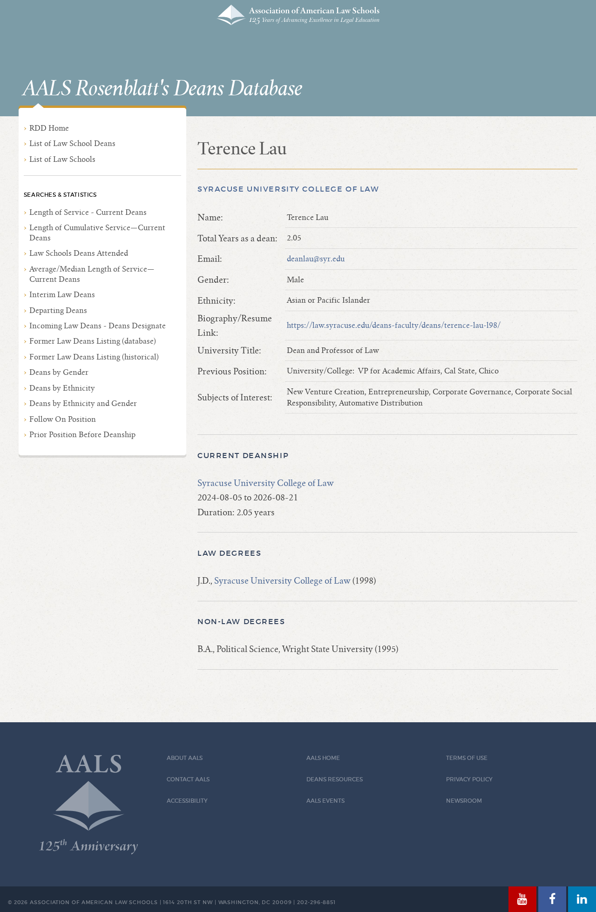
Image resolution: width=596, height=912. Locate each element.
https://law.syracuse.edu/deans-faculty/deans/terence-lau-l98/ (394, 325)
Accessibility (187, 800)
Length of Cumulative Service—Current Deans (97, 232)
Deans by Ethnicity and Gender (83, 403)
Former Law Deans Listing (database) (92, 341)
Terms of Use (467, 757)
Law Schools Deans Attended (78, 253)
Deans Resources (334, 779)
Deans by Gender (58, 372)
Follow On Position (62, 419)
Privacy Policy (469, 779)
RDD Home (49, 128)
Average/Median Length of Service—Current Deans (92, 274)
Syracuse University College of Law (288, 189)
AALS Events (325, 800)
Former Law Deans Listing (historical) (94, 357)
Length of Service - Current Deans (88, 212)
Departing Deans (58, 310)
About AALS (185, 757)
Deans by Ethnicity (62, 388)
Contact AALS (188, 779)
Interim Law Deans (62, 294)
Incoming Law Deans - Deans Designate (97, 325)
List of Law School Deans (72, 143)
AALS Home (323, 757)
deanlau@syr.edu (316, 258)
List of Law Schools (62, 159)
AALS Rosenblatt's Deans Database (162, 89)
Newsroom (464, 800)
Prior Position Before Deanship (82, 434)
